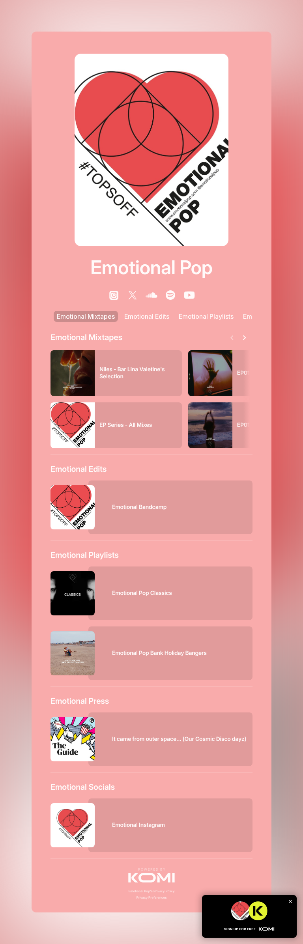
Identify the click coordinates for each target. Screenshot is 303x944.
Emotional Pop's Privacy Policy (151, 891)
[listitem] (113, 295)
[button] (151, 875)
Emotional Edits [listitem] (146, 316)
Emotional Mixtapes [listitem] (86, 316)
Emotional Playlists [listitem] (206, 316)
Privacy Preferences (152, 897)
